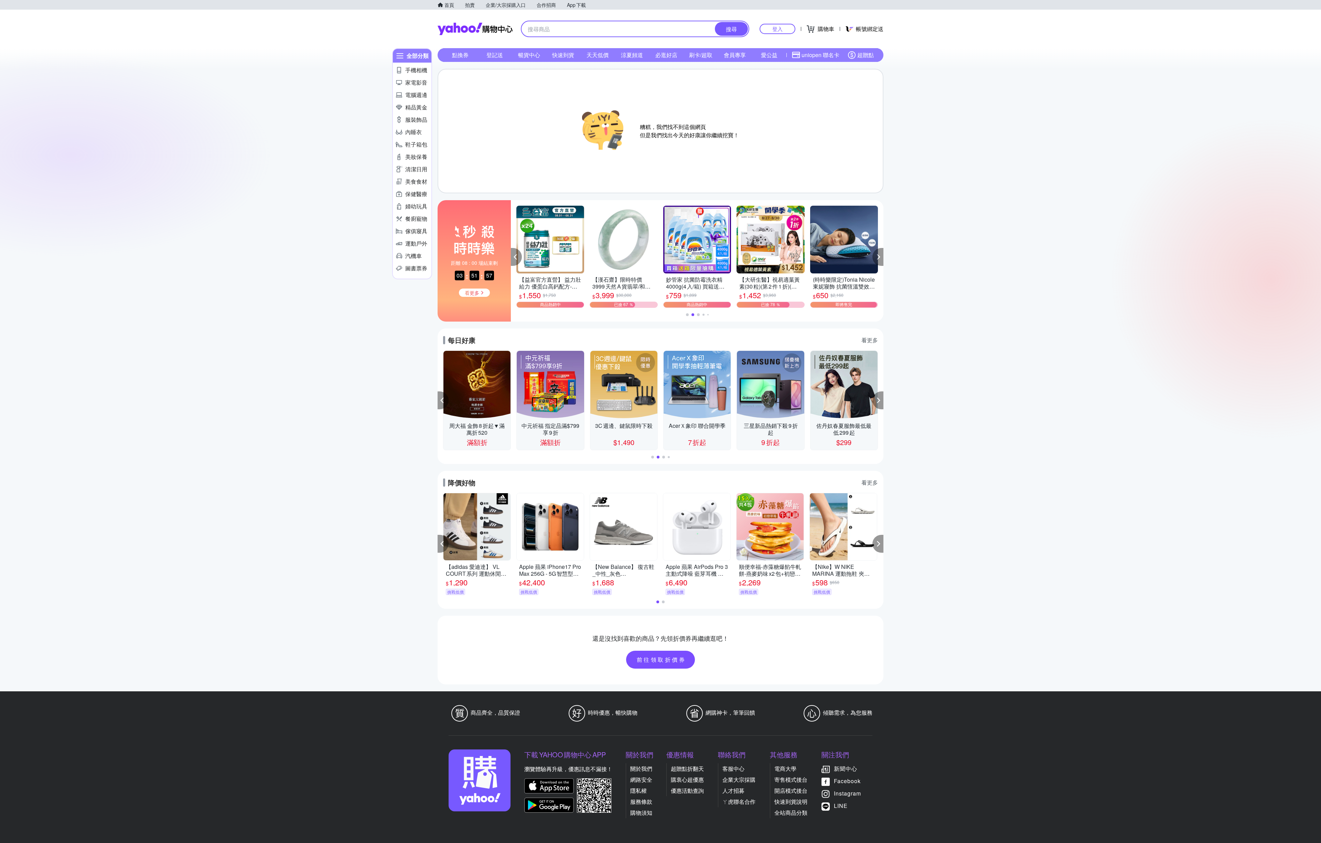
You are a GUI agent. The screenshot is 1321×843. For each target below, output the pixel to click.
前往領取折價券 (661, 659)
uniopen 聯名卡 (820, 55)
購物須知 (641, 813)
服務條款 (641, 802)
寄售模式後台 (790, 779)
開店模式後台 (790, 791)
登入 (777, 28)
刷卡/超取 (700, 55)
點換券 (460, 55)
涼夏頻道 (632, 55)
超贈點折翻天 (687, 768)
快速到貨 (563, 55)
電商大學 (785, 768)
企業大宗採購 (738, 779)
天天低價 (598, 55)
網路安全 (641, 779)
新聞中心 (845, 768)
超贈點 (865, 55)
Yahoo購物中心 (475, 29)
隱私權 (638, 791)
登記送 (494, 55)
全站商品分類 (790, 813)
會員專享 (735, 55)
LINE (841, 806)
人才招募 (733, 791)
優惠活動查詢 (687, 791)
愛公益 (769, 55)
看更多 (869, 340)
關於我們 (641, 768)
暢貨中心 (529, 55)
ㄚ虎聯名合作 (738, 802)
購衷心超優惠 (687, 779)
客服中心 (733, 768)
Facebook (847, 781)
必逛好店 (666, 55)
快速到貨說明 (790, 802)
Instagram (847, 793)
